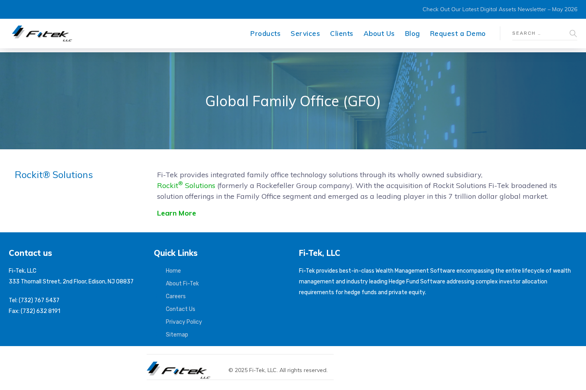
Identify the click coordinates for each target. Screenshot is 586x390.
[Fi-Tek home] (182, 365)
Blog (412, 33)
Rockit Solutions (187, 185)
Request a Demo (458, 33)
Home (173, 270)
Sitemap (177, 334)
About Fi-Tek (182, 283)
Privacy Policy (184, 322)
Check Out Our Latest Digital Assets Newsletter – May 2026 (500, 9)
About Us (379, 33)
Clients (342, 33)
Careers (176, 296)
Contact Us (180, 309)
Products (265, 33)
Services (305, 33)
